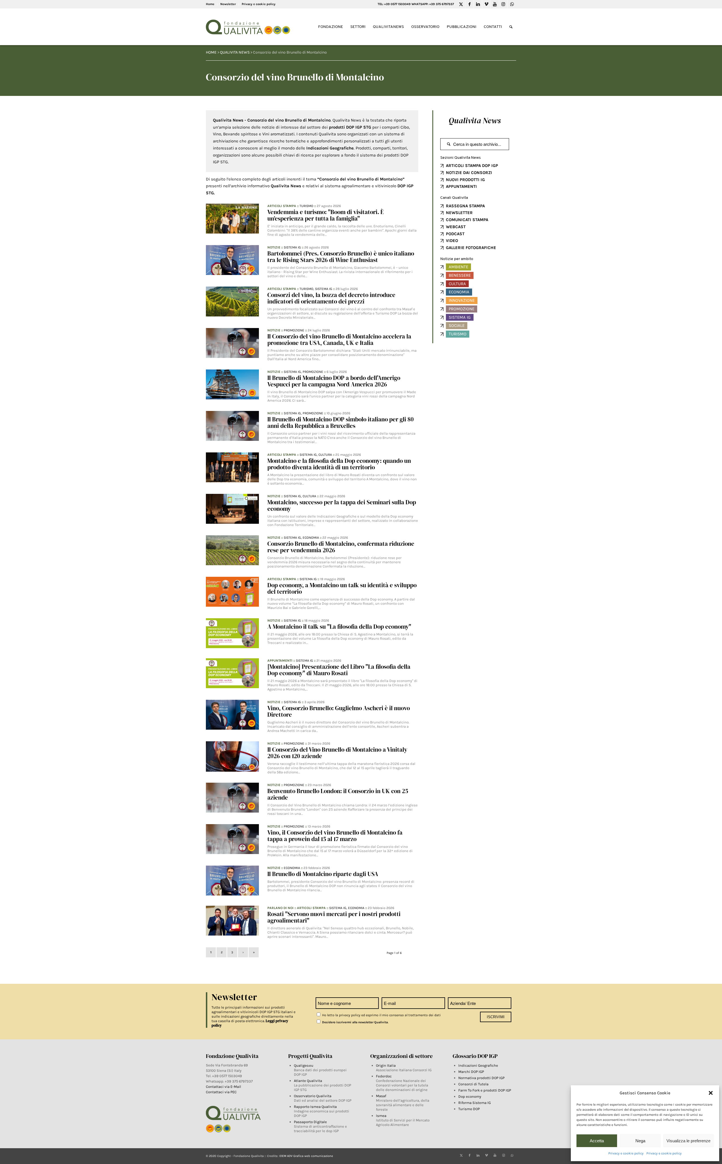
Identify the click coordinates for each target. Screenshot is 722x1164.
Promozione (294, 330)
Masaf (381, 1096)
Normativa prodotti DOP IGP (481, 1078)
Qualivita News (475, 120)
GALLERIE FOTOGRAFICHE (471, 247)
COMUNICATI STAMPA (467, 219)
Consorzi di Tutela (473, 1084)
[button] (711, 1093)
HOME (211, 52)
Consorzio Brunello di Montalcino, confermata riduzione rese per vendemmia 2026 (340, 547)
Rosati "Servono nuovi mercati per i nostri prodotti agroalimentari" (333, 917)
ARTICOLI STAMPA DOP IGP (472, 165)
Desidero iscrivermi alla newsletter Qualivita (354, 1022)
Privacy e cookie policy (626, 1153)
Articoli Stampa (281, 206)
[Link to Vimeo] (486, 4)
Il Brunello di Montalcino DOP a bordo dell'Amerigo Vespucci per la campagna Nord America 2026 (333, 381)
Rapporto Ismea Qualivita (315, 1106)
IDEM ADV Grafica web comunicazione (306, 1156)
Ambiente (458, 266)
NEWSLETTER (459, 212)
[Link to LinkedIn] (478, 4)
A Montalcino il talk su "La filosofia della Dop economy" (339, 626)
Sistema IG (292, 247)
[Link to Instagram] (503, 4)
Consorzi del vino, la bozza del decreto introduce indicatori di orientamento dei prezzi (331, 298)
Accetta (597, 1140)
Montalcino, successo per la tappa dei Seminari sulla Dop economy (341, 505)
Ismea (381, 1116)
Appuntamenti (279, 661)
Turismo (306, 206)
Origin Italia (386, 1065)
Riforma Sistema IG (474, 1103)
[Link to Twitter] (461, 4)
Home (210, 4)
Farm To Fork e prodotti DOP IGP (484, 1090)
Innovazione (462, 300)
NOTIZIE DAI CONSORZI (469, 172)
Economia (311, 538)
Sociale (457, 325)
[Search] (511, 27)
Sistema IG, (293, 372)
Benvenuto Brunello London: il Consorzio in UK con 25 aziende (337, 794)
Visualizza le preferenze (688, 1140)
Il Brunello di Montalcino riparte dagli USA (322, 874)
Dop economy (469, 1096)
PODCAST (455, 233)
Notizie (273, 247)
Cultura (325, 455)
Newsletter (228, 4)
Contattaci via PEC (221, 1092)
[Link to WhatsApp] (512, 4)
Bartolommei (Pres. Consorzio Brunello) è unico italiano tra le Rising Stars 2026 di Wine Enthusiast (340, 256)
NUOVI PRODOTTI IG (465, 179)
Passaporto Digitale (310, 1122)
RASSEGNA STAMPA (465, 205)
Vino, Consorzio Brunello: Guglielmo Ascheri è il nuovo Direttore (338, 711)
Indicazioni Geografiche (478, 1065)
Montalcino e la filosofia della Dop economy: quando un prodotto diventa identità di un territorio (339, 464)
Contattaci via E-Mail (224, 1086)
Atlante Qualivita (308, 1081)
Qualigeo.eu (303, 1065)
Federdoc (384, 1076)
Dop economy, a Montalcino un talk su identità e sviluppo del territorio (342, 588)
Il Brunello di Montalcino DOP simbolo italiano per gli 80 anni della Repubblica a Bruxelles (340, 422)
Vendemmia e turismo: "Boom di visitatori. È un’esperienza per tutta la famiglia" (325, 215)
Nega (640, 1140)
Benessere (460, 275)
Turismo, (307, 289)
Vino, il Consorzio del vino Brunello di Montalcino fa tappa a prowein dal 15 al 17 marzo (334, 835)
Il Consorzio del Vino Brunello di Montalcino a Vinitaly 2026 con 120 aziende (337, 752)
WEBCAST (456, 226)
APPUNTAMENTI (461, 186)
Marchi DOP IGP (471, 1072)
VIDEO (452, 240)
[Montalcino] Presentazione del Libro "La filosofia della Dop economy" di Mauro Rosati (338, 670)
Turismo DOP (469, 1109)
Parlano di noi (280, 908)
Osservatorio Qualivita (312, 1096)
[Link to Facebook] (469, 4)
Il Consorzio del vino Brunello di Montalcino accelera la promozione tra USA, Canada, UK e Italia (339, 339)
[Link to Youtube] (495, 4)
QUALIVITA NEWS (235, 52)
